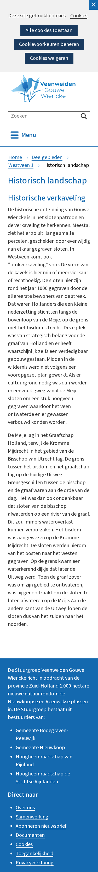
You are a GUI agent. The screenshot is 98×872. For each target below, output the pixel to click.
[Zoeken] (84, 116)
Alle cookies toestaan (49, 30)
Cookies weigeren (49, 58)
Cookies (78, 16)
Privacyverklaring (35, 862)
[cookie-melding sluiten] (93, 5)
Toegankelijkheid (34, 853)
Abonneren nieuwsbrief (41, 826)
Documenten (30, 835)
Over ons (25, 807)
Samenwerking (32, 817)
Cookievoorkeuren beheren (49, 44)
